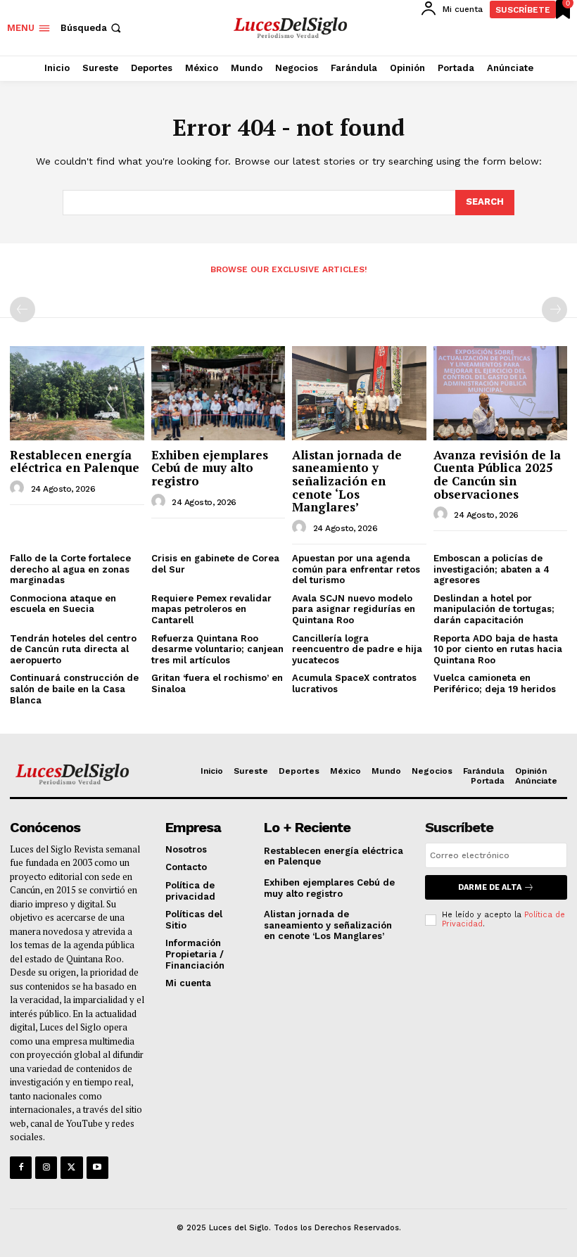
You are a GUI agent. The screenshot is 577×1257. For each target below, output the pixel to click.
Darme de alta (489, 887)
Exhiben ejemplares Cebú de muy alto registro (209, 468)
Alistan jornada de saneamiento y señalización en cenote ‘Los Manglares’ (347, 481)
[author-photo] (19, 488)
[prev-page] (22, 309)
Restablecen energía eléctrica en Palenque (74, 461)
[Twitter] (71, 1167)
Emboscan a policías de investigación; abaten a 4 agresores (491, 569)
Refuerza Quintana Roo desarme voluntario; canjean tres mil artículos (217, 649)
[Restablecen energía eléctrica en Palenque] (77, 393)
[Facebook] (21, 1167)
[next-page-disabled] (554, 309)
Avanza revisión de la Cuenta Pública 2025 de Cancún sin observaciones (497, 474)
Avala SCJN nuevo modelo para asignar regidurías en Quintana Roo (353, 609)
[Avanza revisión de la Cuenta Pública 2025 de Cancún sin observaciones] (500, 393)
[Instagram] (46, 1167)
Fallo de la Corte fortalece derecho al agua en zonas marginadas (70, 569)
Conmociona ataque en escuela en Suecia (63, 604)
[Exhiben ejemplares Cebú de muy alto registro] (218, 393)
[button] (92, 28)
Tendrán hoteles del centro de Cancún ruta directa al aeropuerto (73, 649)
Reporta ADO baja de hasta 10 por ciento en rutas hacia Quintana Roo (497, 649)
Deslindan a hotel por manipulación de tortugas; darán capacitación (493, 609)
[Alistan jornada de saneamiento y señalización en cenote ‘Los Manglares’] (359, 393)
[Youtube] (97, 1167)
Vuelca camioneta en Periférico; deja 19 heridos (494, 683)
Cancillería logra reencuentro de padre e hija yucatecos (357, 649)
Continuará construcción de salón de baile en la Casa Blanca (74, 688)
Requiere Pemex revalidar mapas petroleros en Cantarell (211, 609)
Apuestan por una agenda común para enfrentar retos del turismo (356, 569)
